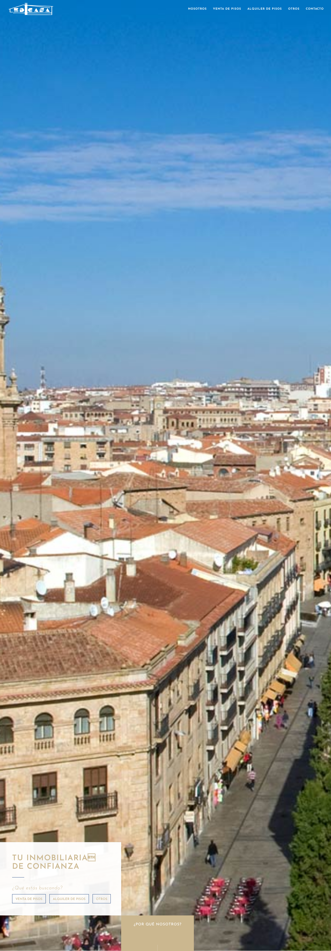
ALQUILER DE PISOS (264, 8)
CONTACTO (315, 8)
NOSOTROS (197, 8)
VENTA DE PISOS (227, 8)
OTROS (293, 8)
